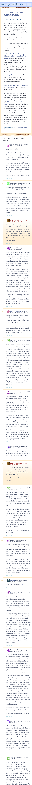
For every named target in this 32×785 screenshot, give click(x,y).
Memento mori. (5, 7)
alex (12, 392)
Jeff (11, 757)
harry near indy (16, 311)
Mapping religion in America (13, 75)
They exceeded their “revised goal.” (15, 103)
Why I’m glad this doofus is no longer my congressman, (16, 86)
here (22, 585)
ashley (12, 580)
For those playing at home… (23, 7)
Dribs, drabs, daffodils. (13, 14)
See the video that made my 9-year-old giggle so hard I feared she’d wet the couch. (15, 56)
